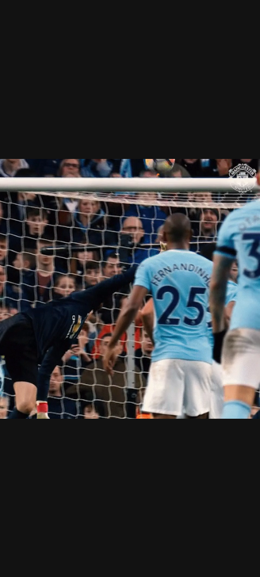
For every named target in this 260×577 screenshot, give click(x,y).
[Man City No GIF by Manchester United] (130, 288)
